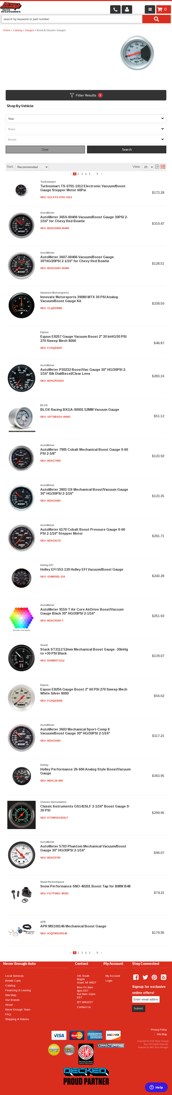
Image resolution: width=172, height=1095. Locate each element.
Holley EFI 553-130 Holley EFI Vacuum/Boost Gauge (81, 569)
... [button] (93, 173)
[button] (70, 173)
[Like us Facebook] (136, 977)
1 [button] (74, 173)
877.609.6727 (85, 1002)
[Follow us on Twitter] (145, 977)
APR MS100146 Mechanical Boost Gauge (73, 926)
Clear (45, 149)
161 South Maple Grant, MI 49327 (86, 979)
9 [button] (97, 173)
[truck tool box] (86, 1089)
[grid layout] (157, 167)
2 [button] (78, 173)
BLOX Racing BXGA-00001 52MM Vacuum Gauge (79, 409)
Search (127, 149)
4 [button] (86, 173)
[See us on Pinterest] (155, 977)
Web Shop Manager (159, 1047)
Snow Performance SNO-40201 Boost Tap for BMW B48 (85, 886)
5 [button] (89, 173)
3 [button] (82, 173)
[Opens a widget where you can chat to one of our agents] (156, 1087)
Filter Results (88, 95)
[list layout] (163, 167)
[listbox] (86, 118)
